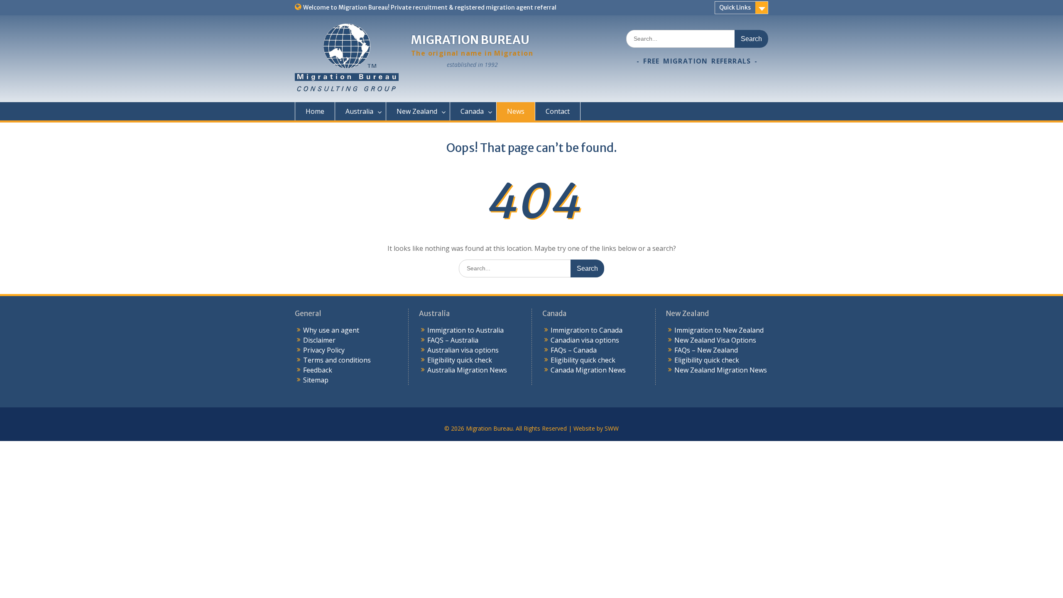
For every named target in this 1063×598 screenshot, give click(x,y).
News (515, 111)
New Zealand (417, 111)
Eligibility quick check (459, 360)
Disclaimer (319, 340)
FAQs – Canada (574, 350)
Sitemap (315, 380)
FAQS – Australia (452, 340)
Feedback (317, 370)
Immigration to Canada (586, 330)
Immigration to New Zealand (719, 330)
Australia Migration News (467, 370)
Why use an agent (331, 330)
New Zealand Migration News (720, 370)
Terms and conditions (337, 360)
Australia (359, 111)
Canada (472, 111)
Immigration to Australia (465, 330)
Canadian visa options (585, 340)
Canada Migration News (588, 370)
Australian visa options (463, 350)
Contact (558, 111)
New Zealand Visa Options (715, 340)
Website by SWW (596, 428)
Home (315, 111)
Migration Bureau (470, 39)
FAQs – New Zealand (706, 350)
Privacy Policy (324, 350)
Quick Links (735, 7)
